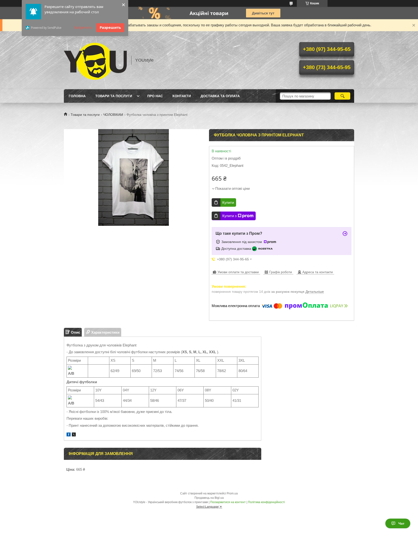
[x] (74, 435)
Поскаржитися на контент (228, 502)
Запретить (83, 27)
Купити (228, 202)
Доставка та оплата (220, 96)
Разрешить (110, 27)
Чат (401, 523)
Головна (77, 96)
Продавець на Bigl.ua (209, 497)
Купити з (229, 216)
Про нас (155, 96)
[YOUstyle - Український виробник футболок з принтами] (95, 60)
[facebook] (69, 435)
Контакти (181, 96)
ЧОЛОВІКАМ (113, 115)
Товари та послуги (113, 96)
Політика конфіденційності (266, 502)
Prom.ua (232, 493)
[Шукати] (342, 96)
